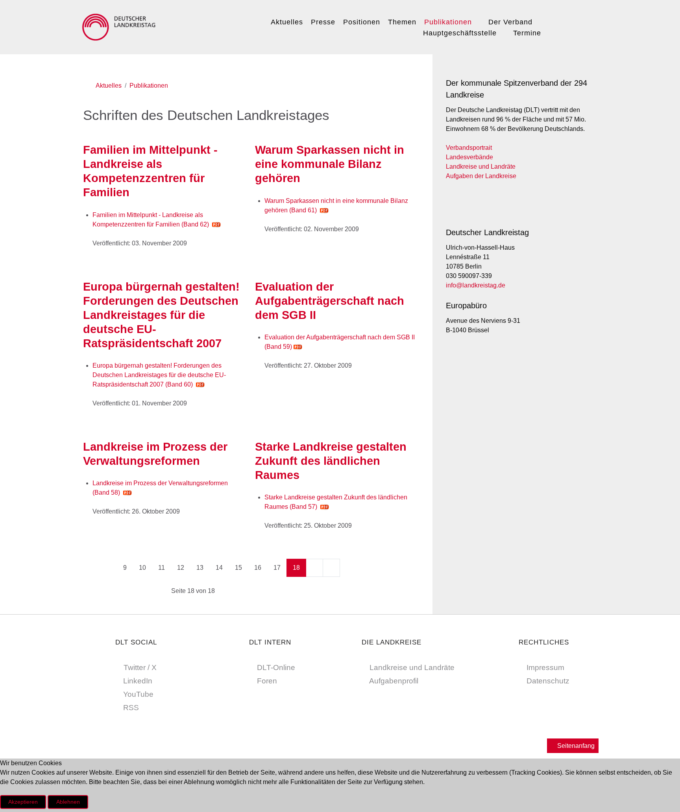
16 (257, 567)
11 (161, 567)
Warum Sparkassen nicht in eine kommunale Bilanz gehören (329, 164)
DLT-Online (276, 667)
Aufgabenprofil (393, 681)
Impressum (545, 667)
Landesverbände (469, 157)
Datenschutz (548, 681)
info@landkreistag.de (475, 285)
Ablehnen (68, 802)
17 (277, 567)
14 (219, 567)
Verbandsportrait (469, 147)
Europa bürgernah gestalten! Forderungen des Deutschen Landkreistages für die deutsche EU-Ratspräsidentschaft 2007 (161, 315)
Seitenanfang (575, 745)
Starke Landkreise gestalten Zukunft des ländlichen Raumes (331, 460)
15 (238, 567)
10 (142, 567)
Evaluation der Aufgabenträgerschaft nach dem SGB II (329, 300)
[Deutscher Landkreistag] (120, 26)
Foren (267, 681)
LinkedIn (137, 681)
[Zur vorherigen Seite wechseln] (108, 568)
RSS (131, 707)
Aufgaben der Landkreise (481, 176)
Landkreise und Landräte (481, 166)
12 (180, 567)
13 (199, 567)
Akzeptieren (23, 802)
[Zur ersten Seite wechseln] (91, 568)
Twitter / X (140, 667)
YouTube (138, 694)
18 (296, 567)
